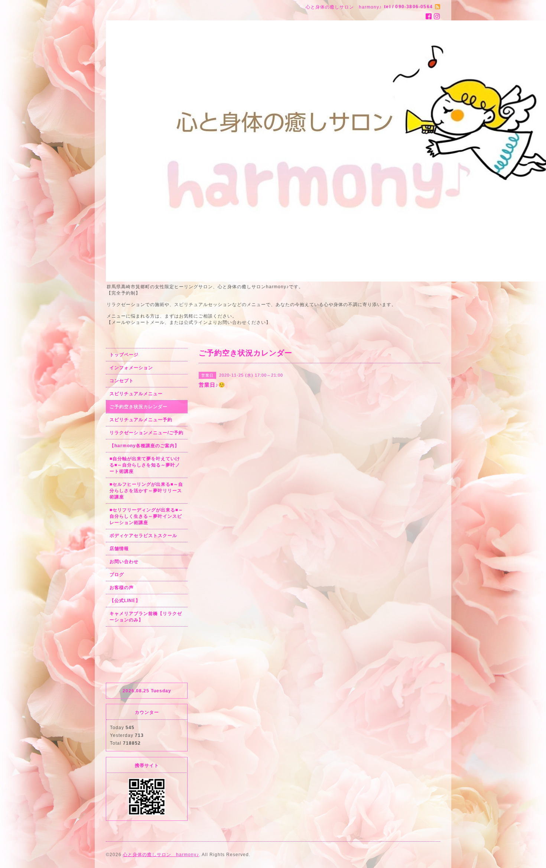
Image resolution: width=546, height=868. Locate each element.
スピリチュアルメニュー (136, 393)
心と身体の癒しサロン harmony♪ (161, 854)
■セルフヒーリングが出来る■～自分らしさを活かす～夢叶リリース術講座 (146, 491)
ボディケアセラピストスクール (143, 535)
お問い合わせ (124, 561)
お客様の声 (122, 587)
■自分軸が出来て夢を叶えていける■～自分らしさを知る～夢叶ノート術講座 (145, 465)
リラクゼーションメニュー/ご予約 (146, 432)
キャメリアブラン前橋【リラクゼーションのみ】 (146, 616)
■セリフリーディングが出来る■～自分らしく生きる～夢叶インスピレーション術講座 (146, 516)
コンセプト (122, 380)
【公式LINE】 (125, 600)
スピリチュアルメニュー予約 (141, 419)
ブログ (117, 574)
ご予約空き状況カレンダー (139, 406)
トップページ (124, 354)
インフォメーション (131, 367)
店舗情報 (119, 548)
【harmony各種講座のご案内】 (144, 445)
